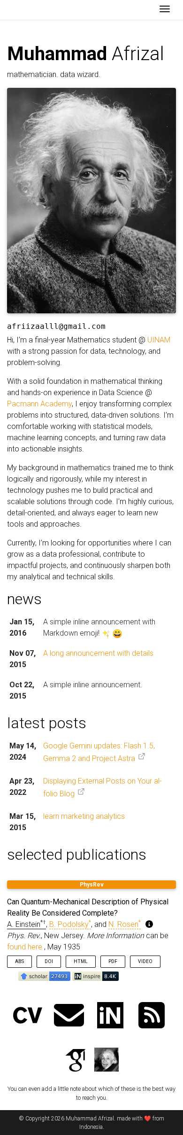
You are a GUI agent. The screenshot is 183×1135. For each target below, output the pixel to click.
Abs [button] (19, 961)
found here (24, 946)
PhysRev (92, 884)
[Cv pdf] (28, 1016)
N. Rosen (124, 924)
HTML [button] (81, 961)
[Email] (69, 1016)
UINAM (158, 339)
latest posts (46, 723)
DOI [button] (49, 961)
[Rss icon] (151, 1016)
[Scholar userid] (75, 1061)
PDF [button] (112, 961)
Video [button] (145, 961)
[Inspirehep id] (110, 1016)
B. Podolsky (70, 924)
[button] (45, 976)
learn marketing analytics (84, 816)
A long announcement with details (98, 653)
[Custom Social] (106, 1061)
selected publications (76, 854)
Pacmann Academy (39, 403)
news (24, 599)
